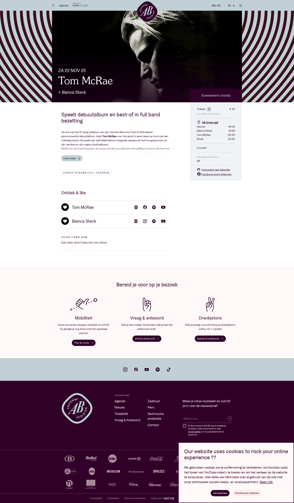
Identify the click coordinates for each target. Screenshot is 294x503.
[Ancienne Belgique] (147, 11)
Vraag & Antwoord (127, 420)
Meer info (266, 482)
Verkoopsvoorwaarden (135, 498)
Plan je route (82, 342)
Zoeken (240, 5)
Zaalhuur (154, 401)
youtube (147, 369)
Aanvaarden (220, 493)
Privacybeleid (96, 498)
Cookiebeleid (113, 498)
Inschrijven (229, 418)
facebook (136, 369)
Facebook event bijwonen (216, 174)
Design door (157, 498)
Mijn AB (216, 5)
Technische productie (156, 416)
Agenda (63, 5)
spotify (158, 369)
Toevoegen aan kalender (215, 169)
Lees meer (70, 158)
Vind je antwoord (145, 338)
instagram (125, 369)
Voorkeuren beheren (247, 493)
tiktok (169, 369)
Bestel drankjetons (208, 338)
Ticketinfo (121, 414)
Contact (153, 425)
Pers (151, 407)
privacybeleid (194, 431)
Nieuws (120, 407)
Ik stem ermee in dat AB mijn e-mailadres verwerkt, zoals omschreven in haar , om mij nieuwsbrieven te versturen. (207, 430)
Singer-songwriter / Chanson (86, 172)
